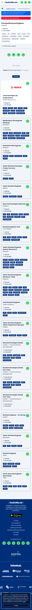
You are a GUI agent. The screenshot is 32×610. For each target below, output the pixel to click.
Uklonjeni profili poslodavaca (16, 530)
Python (5, 178)
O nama (16, 520)
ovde (24, 601)
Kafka (4, 113)
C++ (20, 287)
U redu (16, 605)
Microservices (20, 110)
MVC (23, 216)
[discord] (23, 543)
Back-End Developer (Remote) (14, 204)
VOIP (5, 135)
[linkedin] (18, 55)
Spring (5, 486)
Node (4, 108)
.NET (5, 312)
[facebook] (9, 55)
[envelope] (28, 543)
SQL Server (10, 216)
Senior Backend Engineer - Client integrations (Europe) (13, 324)
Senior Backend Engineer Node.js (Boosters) (12, 248)
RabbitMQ (6, 262)
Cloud (12, 110)
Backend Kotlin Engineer (12, 146)
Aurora (17, 463)
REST (25, 108)
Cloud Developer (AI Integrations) (10, 97)
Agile (12, 357)
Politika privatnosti (16, 527)
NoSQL (16, 259)
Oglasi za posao (10, 9)
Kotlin (24, 156)
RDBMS (12, 262)
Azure (19, 237)
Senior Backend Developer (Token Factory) (12, 167)
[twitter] (13, 55)
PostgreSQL (17, 133)
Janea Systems (8, 304)
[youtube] (13, 543)
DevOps (6, 156)
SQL (8, 214)
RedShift (6, 267)
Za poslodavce (16, 523)
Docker (20, 108)
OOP (10, 292)
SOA (9, 445)
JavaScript (14, 214)
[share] (23, 55)
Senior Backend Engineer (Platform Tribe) (12, 276)
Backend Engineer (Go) (11, 227)
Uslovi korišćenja (16, 525)
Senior (5, 158)
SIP (27, 133)
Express (18, 357)
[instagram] (9, 543)
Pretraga (16, 76)
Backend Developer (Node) (13, 343)
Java (24, 287)
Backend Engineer (9, 453)
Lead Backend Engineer (11, 302)
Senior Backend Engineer (12, 186)
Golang (5, 196)
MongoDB (6, 264)
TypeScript (6, 110)
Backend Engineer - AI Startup (14, 415)
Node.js (10, 108)
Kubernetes (12, 113)
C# (4, 214)
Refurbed (6, 437)
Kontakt (16, 535)
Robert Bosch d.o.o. (9, 100)
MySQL (5, 259)
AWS (11, 133)
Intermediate (20, 113)
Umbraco (17, 216)
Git (15, 108)
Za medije (16, 532)
